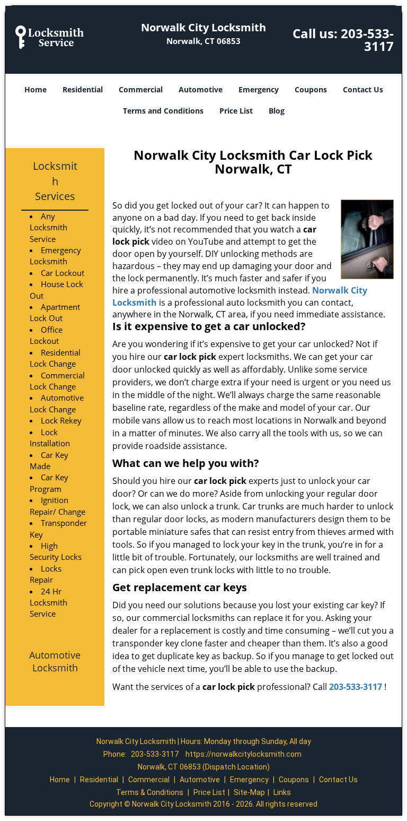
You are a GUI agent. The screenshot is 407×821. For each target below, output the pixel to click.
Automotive (201, 89)
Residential (83, 89)
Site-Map (249, 792)
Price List (236, 111)
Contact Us (363, 89)
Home (35, 89)
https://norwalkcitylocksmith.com (243, 754)
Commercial (141, 89)
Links (282, 792)
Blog (277, 111)
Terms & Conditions (149, 792)
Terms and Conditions (163, 111)
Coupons (311, 89)
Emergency (258, 89)
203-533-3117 (367, 39)
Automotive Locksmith (55, 661)
